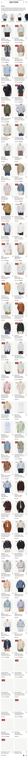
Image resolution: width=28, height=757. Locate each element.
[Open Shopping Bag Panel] (26, 2)
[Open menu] (2, 2)
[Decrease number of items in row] (26, 755)
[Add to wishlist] (12, 38)
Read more (3, 12)
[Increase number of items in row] (23, 755)
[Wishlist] (24, 2)
